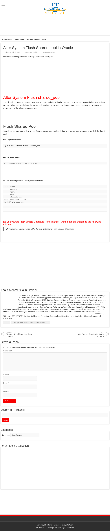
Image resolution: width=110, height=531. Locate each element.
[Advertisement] (55, 25)
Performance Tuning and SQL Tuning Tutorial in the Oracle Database (40, 228)
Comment (7, 351)
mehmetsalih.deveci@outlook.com (87, 312)
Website (6, 391)
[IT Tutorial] (55, 8)
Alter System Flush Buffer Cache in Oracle (91, 334)
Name (6, 375)
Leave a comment (49, 52)
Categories (6, 435)
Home (4, 40)
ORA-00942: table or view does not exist (19, 334)
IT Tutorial (48, 525)
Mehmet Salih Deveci (13, 52)
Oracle (10, 40)
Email (6, 383)
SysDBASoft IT (69, 525)
